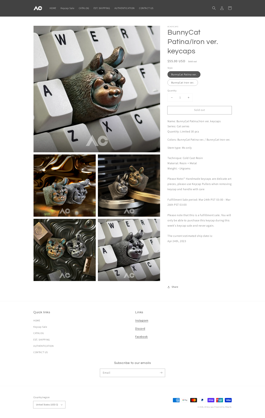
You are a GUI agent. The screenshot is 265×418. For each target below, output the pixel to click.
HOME (36, 320)
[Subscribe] (161, 373)
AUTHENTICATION (43, 346)
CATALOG (38, 333)
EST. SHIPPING (41, 339)
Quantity (171, 90)
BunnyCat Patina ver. (184, 74)
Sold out (199, 110)
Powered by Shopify (223, 407)
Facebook (141, 337)
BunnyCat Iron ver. (182, 82)
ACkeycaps (209, 407)
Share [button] (175, 286)
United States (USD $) (47, 404)
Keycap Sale (40, 326)
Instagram (141, 320)
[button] (214, 8)
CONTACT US (40, 352)
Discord (140, 328)
